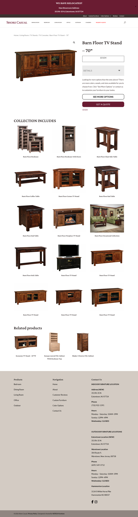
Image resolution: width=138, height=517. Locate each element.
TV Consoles (43, 35)
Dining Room (35, 22)
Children (88, 22)
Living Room (58, 22)
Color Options (105, 16)
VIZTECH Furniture (58, 513)
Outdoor (78, 22)
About (85, 16)
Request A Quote (101, 22)
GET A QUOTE (103, 104)
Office (68, 22)
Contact (121, 16)
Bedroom (47, 22)
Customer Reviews (60, 395)
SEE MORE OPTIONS (103, 96)
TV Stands (34, 35)
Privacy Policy (32, 513)
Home (16, 35)
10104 (85, 110)
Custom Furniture (94, 16)
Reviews (115, 16)
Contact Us (57, 411)
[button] (74, 42)
